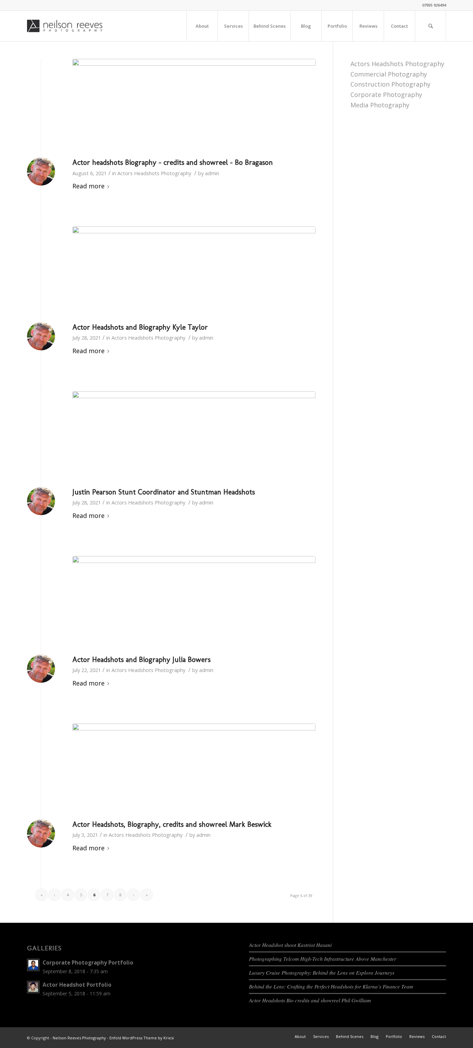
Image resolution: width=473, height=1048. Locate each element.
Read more (88, 186)
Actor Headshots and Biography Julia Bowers (141, 659)
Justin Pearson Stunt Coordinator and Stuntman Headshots (163, 491)
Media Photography (379, 105)
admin (212, 173)
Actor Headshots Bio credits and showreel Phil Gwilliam (310, 1000)
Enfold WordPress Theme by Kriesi (141, 1037)
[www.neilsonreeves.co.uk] (193, 106)
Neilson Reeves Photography (79, 1037)
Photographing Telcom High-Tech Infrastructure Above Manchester (322, 958)
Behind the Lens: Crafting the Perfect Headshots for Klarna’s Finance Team (331, 986)
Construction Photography (390, 84)
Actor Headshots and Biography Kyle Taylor (140, 327)
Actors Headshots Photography (154, 173)
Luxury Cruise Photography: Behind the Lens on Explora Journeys (321, 972)
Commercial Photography (388, 74)
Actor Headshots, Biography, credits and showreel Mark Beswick (171, 824)
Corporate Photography (386, 94)
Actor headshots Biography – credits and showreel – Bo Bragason (172, 162)
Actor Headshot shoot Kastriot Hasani (290, 944)
